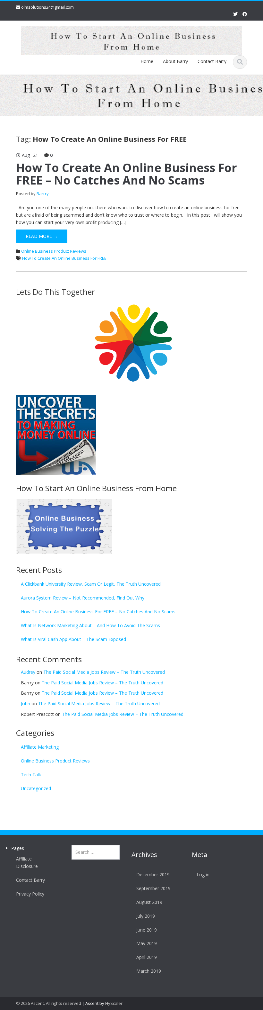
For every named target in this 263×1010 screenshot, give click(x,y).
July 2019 (145, 916)
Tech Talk (31, 774)
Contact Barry (212, 61)
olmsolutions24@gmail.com (47, 7)
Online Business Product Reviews (53, 251)
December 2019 (153, 874)
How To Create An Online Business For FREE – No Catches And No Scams (126, 174)
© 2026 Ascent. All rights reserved (48, 1003)
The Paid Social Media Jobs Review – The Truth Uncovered (104, 672)
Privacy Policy (30, 894)
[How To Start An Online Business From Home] (131, 39)
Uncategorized (36, 788)
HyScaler (114, 1003)
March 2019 (148, 971)
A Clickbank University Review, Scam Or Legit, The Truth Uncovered (91, 584)
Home (146, 61)
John (25, 703)
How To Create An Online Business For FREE (64, 258)
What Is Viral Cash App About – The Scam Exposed (73, 639)
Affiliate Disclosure (27, 862)
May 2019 (146, 943)
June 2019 (146, 930)
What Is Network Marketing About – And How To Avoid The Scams (90, 625)
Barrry (43, 193)
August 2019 (149, 902)
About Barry (175, 61)
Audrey (28, 672)
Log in (203, 874)
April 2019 (146, 957)
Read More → (42, 236)
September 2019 (153, 888)
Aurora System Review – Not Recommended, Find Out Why (82, 598)
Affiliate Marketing (40, 747)
